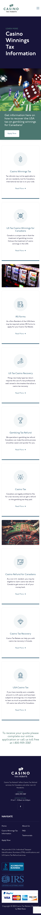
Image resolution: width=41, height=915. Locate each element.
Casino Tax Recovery (20, 634)
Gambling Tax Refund (21, 433)
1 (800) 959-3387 (20, 794)
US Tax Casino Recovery (20, 373)
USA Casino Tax (20, 688)
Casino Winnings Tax (20, 172)
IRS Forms (20, 317)
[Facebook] (20, 806)
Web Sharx (22, 909)
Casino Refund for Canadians (20, 574)
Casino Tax (20, 489)
